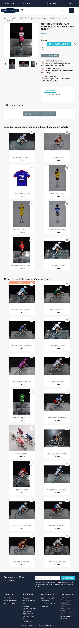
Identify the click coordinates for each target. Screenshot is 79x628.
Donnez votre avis (51, 55)
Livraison (26, 598)
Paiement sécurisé (29, 609)
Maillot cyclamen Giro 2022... (22, 382)
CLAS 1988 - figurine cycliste (57, 454)
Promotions (8, 598)
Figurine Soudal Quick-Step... (22, 346)
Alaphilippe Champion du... (21, 157)
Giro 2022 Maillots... (22, 454)
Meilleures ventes (10, 603)
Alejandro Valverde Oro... (21, 562)
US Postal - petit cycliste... (21, 193)
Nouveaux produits (10, 601)
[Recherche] (71, 10)
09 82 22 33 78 (66, 609)
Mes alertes (45, 606)
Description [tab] (50, 91)
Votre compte (47, 594)
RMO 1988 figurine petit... (57, 562)
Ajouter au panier (59, 44)
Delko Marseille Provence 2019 (21, 310)
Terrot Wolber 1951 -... (57, 310)
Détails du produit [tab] (53, 94)
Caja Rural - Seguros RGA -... (22, 418)
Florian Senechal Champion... (57, 418)
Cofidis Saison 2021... (57, 157)
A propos (26, 606)
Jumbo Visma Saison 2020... (21, 229)
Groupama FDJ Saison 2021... (57, 490)
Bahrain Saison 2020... (57, 193)
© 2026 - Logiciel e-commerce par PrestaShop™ (40, 625)
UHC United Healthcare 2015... (21, 526)
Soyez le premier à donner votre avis (41, 114)
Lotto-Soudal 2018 (21, 490)
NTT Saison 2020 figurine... (57, 229)
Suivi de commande (48, 598)
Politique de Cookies (30, 616)
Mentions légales (29, 601)
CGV (24, 603)
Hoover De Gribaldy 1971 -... (57, 526)
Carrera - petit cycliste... (57, 265)
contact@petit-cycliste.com (65, 617)
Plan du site (27, 622)
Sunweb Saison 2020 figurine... (22, 265)
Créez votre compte (48, 603)
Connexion (45, 601)
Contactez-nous (28, 619)
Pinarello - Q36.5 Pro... (57, 382)
